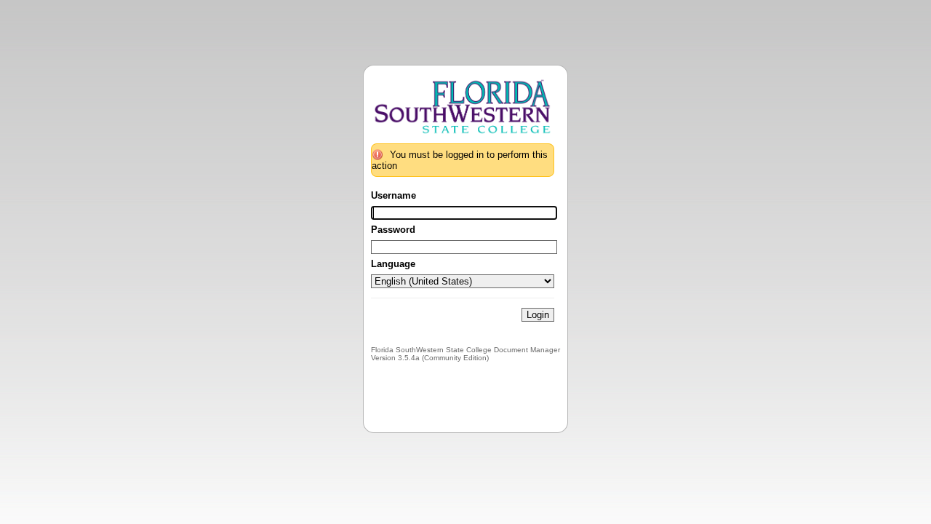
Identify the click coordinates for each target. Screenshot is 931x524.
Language (393, 263)
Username (393, 195)
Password (393, 229)
